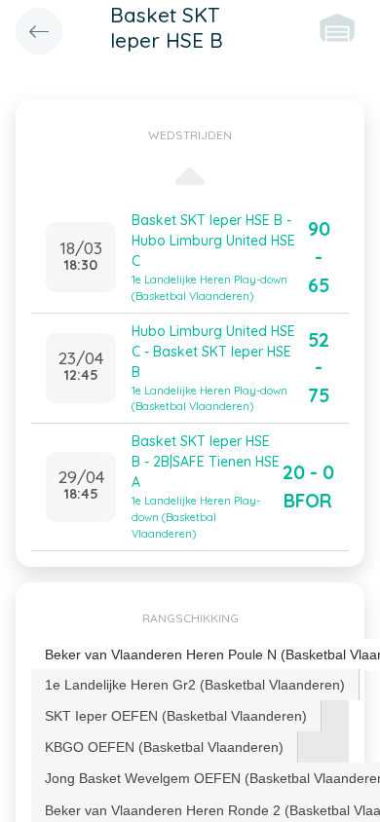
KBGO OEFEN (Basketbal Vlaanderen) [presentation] (164, 747)
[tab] (195, 684)
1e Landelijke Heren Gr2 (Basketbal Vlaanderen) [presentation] (195, 684)
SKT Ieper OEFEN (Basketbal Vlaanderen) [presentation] (176, 716)
